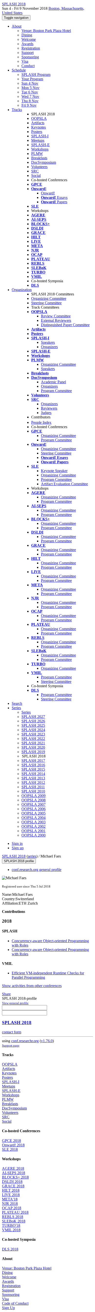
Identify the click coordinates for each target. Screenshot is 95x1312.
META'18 (10, 1199)
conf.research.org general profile (36, 870)
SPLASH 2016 (33, 765)
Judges (46, 413)
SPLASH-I (39, 136)
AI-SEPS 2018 (13, 1173)
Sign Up (8, 1308)
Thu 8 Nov (29, 101)
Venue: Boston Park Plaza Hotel (46, 31)
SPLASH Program (35, 74)
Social (36, 175)
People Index (41, 422)
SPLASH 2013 (33, 778)
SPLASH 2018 (14, 856)
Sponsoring (30, 57)
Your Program (32, 79)
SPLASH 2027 (33, 717)
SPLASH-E (40, 145)
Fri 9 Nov (29, 105)
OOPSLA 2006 (33, 809)
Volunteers (39, 167)
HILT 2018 (10, 1190)
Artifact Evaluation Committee (64, 484)
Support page (10, 1045)
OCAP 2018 (11, 1208)
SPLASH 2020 (33, 747)
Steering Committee (46, 303)
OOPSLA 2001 (33, 831)
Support (27, 52)
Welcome (28, 39)
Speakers (48, 342)
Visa (24, 61)
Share (6, 994)
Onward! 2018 (13, 1145)
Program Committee (56, 391)
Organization (22, 290)
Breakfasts (39, 158)
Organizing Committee (48, 298)
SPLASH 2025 (33, 725)
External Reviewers (56, 320)
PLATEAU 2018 (15, 1212)
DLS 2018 (10, 1249)
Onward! (48, 193)
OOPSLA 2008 (33, 800)
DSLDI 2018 (12, 1182)
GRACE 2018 (13, 1186)
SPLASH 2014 (33, 774)
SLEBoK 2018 (13, 1221)
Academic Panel (53, 382)
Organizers (49, 347)
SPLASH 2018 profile (19, 861)
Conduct (28, 66)
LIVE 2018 (11, 1195)
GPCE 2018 (11, 1141)
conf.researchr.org (25, 1041)
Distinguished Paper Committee (65, 325)
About (16, 26)
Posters (36, 132)
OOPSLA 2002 (33, 826)
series (32, 856)
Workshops (39, 149)
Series (26, 712)
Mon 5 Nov (30, 88)
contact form (11, 1032)
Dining (26, 35)
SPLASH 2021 (33, 743)
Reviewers (49, 408)
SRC (35, 171)
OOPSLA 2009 (33, 796)
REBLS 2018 (12, 1217)
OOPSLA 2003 (33, 822)
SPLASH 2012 (33, 782)
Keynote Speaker (54, 471)
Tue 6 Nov (29, 92)
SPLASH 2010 (33, 791)
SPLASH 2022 (33, 739)
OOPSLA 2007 (33, 804)
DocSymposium (43, 162)
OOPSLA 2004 (33, 818)
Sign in (17, 843)
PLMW (37, 153)
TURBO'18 (11, 1225)
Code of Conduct (15, 1303)
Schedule (19, 70)
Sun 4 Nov (29, 83)
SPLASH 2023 (33, 734)
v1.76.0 (47, 1041)
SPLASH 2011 (33, 787)
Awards (27, 44)
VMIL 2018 (11, 1230)
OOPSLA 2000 (33, 835)
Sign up (18, 848)
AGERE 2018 (13, 1168)
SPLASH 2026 (33, 721)
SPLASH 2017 (33, 760)
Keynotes (38, 127)
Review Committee (56, 316)
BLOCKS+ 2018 (15, 1177)
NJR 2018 (10, 1203)
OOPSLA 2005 (33, 813)
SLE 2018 (10, 1149)
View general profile (15, 1003)
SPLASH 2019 (33, 752)
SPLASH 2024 (33, 730)
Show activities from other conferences (32, 986)
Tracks (17, 110)
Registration (30, 48)
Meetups (37, 140)
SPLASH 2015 (33, 769)
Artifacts (37, 123)
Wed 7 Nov (30, 96)
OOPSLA (39, 118)
